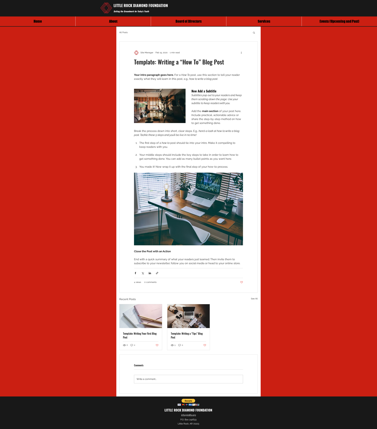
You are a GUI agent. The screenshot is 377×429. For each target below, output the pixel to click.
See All (254, 298)
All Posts (123, 32)
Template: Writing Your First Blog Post (140, 335)
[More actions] (241, 52)
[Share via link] (157, 273)
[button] (254, 32)
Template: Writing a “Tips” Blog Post (187, 335)
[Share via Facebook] (135, 273)
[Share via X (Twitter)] (142, 273)
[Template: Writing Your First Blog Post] (140, 316)
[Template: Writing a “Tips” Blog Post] (188, 316)
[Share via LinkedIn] (149, 273)
